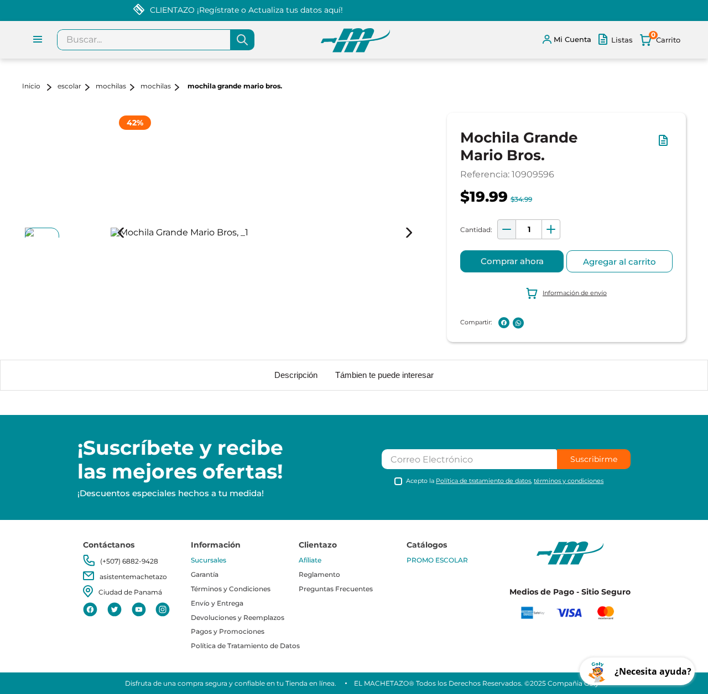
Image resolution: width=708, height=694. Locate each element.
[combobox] (155, 39)
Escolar (69, 86)
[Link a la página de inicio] (38, 87)
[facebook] (503, 322)
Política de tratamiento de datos (483, 481)
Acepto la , (504, 481)
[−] (506, 229)
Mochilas (111, 86)
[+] (551, 229)
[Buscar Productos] (242, 39)
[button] (665, 146)
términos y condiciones (568, 481)
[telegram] (532, 322)
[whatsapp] (518, 323)
